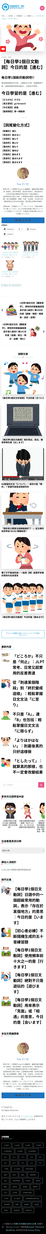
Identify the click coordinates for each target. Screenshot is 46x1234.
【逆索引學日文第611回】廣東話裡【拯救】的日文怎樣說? (9, 824)
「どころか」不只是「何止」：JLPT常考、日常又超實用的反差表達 (28, 664)
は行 (5, 1163)
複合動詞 (7, 1204)
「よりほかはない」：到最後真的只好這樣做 (28, 745)
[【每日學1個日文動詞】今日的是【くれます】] (31, 246)
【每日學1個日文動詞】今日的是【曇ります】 (10, 272)
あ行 (5, 1157)
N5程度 (20, 1151)
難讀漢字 (17, 1210)
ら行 (31, 1163)
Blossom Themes (34, 1226)
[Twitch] (26, 220)
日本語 (6, 1198)
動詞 (9, 57)
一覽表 (6, 1169)
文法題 (15, 1192)
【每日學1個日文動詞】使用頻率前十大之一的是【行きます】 (28, 958)
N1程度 (6, 1145)
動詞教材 (33, 1175)
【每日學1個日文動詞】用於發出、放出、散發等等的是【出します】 (22, 441)
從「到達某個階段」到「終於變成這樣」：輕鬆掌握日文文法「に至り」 (28, 693)
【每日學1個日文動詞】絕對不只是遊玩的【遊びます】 (28, 983)
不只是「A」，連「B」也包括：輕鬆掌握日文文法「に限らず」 (27, 722)
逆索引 (6, 1210)
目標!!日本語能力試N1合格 (25, 1223)
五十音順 (17, 1169)
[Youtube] (16, 220)
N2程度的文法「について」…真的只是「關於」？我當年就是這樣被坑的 (21, 485)
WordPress (10, 1230)
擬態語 (15, 1187)
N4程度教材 (8, 1151)
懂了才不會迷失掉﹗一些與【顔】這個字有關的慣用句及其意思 (22, 574)
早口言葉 (17, 1198)
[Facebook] (23, 220)
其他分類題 (29, 1169)
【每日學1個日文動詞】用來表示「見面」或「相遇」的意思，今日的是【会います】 (28, 1011)
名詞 (5, 1181)
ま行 (14, 1163)
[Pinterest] (20, 220)
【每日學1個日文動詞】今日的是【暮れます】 (10, 253)
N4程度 (38, 1145)
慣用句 (38, 1181)
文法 (5, 1192)
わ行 (40, 1163)
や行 (22, 1163)
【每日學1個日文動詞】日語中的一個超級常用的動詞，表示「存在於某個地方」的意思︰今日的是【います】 (28, 905)
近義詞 (36, 1204)
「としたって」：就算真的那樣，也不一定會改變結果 (28, 766)
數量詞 (35, 1187)
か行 (14, 1157)
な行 (40, 1157)
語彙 (17, 1204)
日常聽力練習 (27, 1192)
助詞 (14, 1175)
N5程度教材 (32, 1151)
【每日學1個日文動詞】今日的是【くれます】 (30, 253)
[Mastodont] (30, 220)
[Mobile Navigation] (42, 8)
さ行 (22, 1157)
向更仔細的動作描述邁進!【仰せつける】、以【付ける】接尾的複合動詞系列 (27, 824)
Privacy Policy (34, 1230)
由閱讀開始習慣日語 (32, 1198)
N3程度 (4, 57)
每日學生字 (16, 285)
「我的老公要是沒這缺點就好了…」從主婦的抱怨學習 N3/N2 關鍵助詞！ (22, 529)
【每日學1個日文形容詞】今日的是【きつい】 (23, 398)
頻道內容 (29, 1210)
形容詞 (28, 1181)
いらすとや (27, 1116)
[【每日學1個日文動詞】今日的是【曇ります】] (10, 265)
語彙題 (26, 1204)
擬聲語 (25, 1187)
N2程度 (17, 1145)
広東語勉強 (16, 1181)
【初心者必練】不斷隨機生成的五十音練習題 (28, 936)
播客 (5, 1187)
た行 (31, 1157)
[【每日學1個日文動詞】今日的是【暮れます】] (10, 246)
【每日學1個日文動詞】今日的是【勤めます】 (23, 617)
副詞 (5, 1175)
